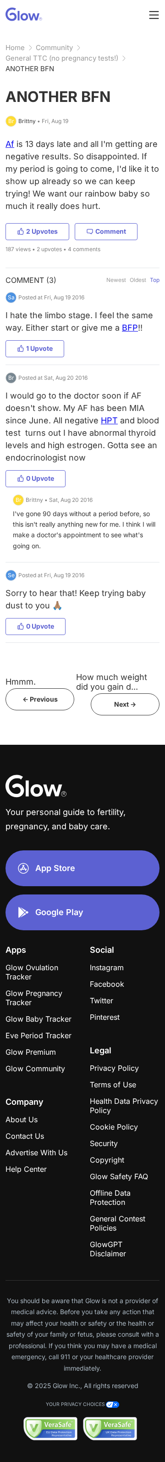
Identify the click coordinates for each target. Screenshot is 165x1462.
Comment (110, 231)
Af (10, 144)
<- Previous (40, 699)
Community (54, 47)
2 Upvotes (42, 231)
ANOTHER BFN (30, 68)
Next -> (125, 704)
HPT (109, 420)
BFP (130, 327)
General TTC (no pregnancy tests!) (62, 58)
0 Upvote (40, 478)
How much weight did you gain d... (111, 682)
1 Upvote (39, 348)
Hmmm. (21, 681)
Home (15, 47)
